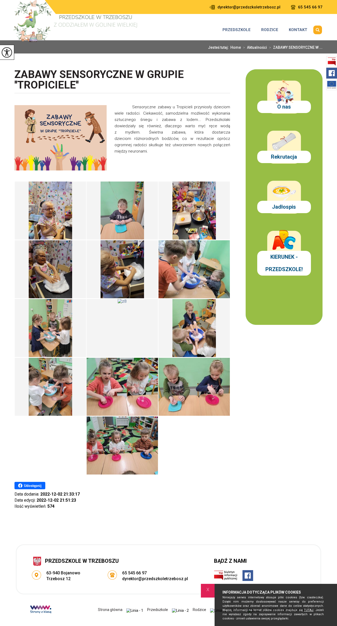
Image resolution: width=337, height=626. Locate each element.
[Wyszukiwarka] (318, 30)
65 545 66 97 (310, 7)
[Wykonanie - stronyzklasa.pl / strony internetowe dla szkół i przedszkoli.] (40, 609)
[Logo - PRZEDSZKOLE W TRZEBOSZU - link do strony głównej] (76, 21)
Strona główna (110, 610)
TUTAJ (308, 610)
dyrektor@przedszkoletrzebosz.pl (248, 7)
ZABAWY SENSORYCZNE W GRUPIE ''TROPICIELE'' (99, 80)
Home (235, 47)
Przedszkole (236, 29)
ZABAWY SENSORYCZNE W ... (296, 47)
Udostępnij (33, 486)
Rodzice (269, 29)
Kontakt (298, 29)
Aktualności (255, 47)
